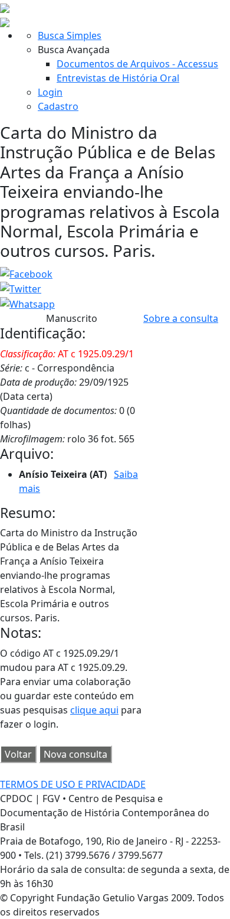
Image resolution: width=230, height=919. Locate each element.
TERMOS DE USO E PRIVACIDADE (73, 784)
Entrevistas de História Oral (118, 77)
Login (50, 92)
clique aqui (94, 709)
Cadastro (58, 106)
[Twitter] (20, 288)
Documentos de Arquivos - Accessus (137, 63)
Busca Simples (69, 35)
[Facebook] (26, 272)
